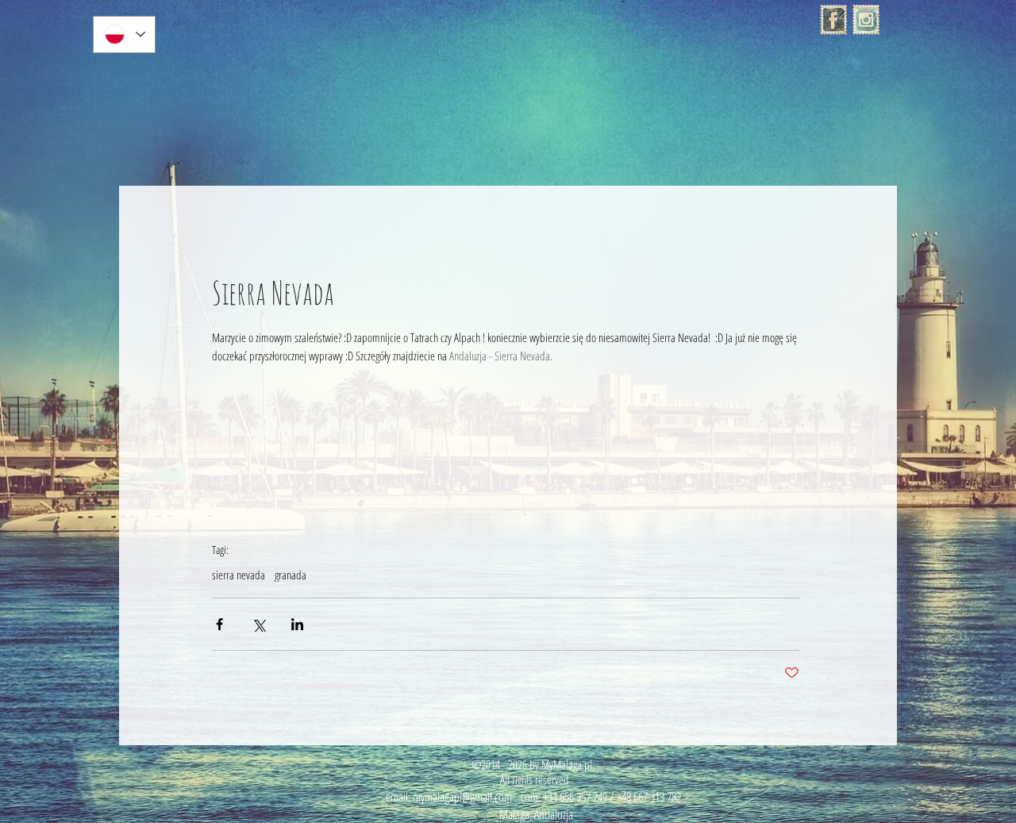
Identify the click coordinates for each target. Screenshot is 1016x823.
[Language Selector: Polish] (124, 34)
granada (290, 574)
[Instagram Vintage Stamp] (866, 20)
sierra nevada (238, 574)
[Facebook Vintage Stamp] (833, 20)
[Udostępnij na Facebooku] (219, 624)
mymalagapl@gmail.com (462, 797)
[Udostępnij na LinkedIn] (297, 624)
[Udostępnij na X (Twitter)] (258, 624)
